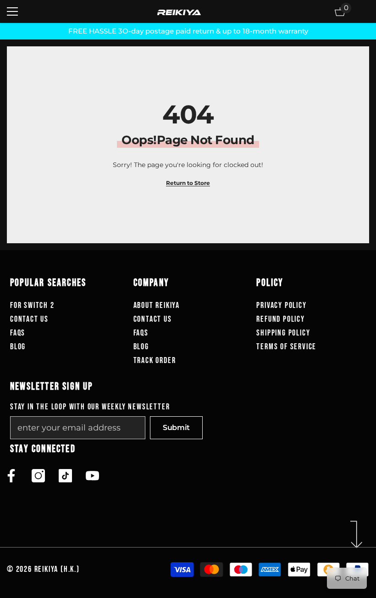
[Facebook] (11, 476)
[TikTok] (65, 476)
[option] (188, 31)
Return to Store (188, 182)
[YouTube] (92, 476)
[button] (360, 11)
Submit (176, 427)
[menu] (12, 11)
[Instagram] (38, 476)
